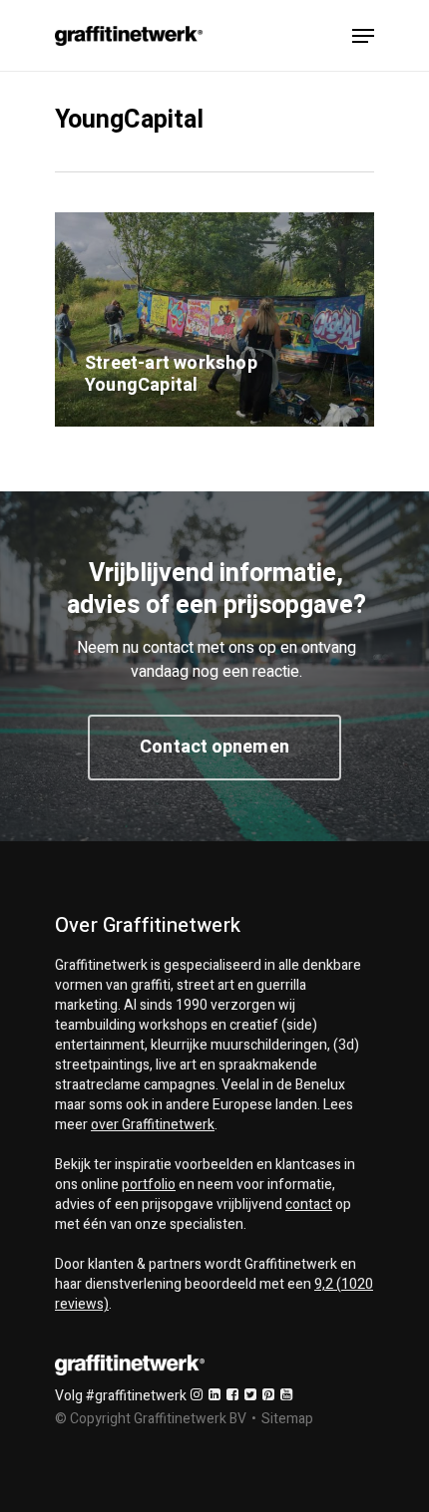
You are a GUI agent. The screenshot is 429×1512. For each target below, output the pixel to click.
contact (308, 1204)
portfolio (149, 1184)
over (152, 1124)
